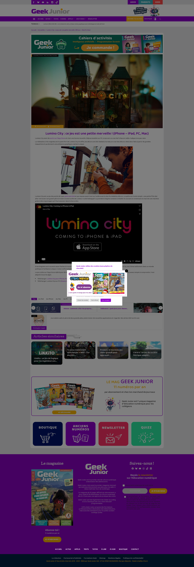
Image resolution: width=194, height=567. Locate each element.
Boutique (123, 549)
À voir (112, 549)
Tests (86, 549)
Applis (77, 549)
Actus (68, 549)
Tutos (95, 549)
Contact (135, 549)
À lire (103, 549)
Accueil (58, 549)
